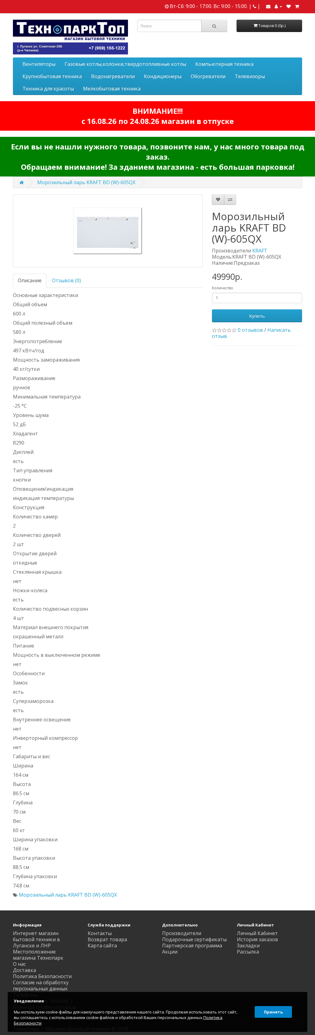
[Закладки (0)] (288, 6)
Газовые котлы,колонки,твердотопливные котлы (125, 64)
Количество (222, 288)
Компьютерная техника (224, 64)
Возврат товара (107, 939)
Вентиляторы (38, 64)
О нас (19, 964)
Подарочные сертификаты (194, 939)
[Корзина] (297, 6)
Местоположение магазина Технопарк (38, 954)
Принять (273, 1012)
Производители (181, 933)
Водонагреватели (113, 76)
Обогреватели (208, 76)
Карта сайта (102, 945)
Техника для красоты (48, 88)
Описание (30, 280)
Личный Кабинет (257, 933)
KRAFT (259, 250)
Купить (257, 316)
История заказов (257, 939)
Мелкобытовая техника (112, 88)
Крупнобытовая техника (52, 76)
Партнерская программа (192, 945)
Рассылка (248, 951)
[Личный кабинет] (278, 6)
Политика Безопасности (42, 976)
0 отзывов (250, 330)
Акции (169, 951)
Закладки (248, 945)
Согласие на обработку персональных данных (41, 985)
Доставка (24, 970)
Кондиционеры (162, 76)
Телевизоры (250, 76)
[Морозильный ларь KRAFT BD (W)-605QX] (108, 231)
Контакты (100, 933)
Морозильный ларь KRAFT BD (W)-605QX (86, 182)
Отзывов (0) (66, 280)
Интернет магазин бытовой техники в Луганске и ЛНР (36, 939)
